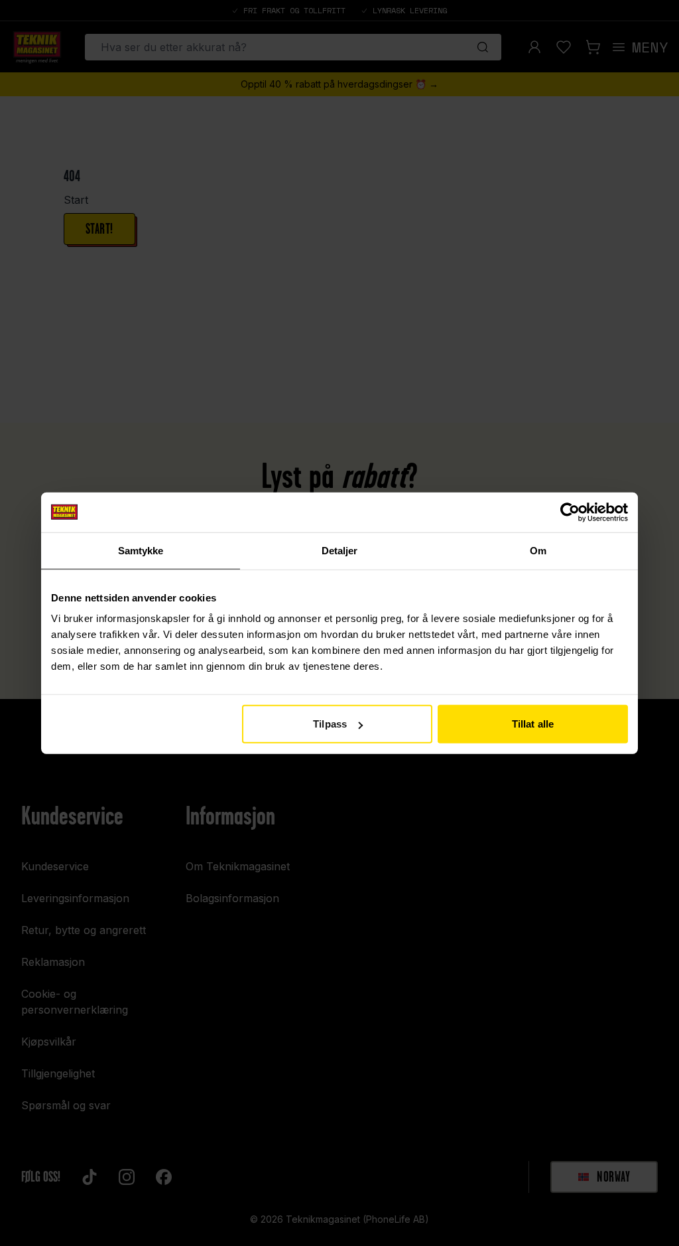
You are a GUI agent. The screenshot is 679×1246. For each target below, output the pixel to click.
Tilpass (330, 724)
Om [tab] (538, 550)
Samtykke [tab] (141, 550)
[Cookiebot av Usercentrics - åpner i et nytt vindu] (570, 512)
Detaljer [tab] (340, 550)
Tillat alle (533, 724)
